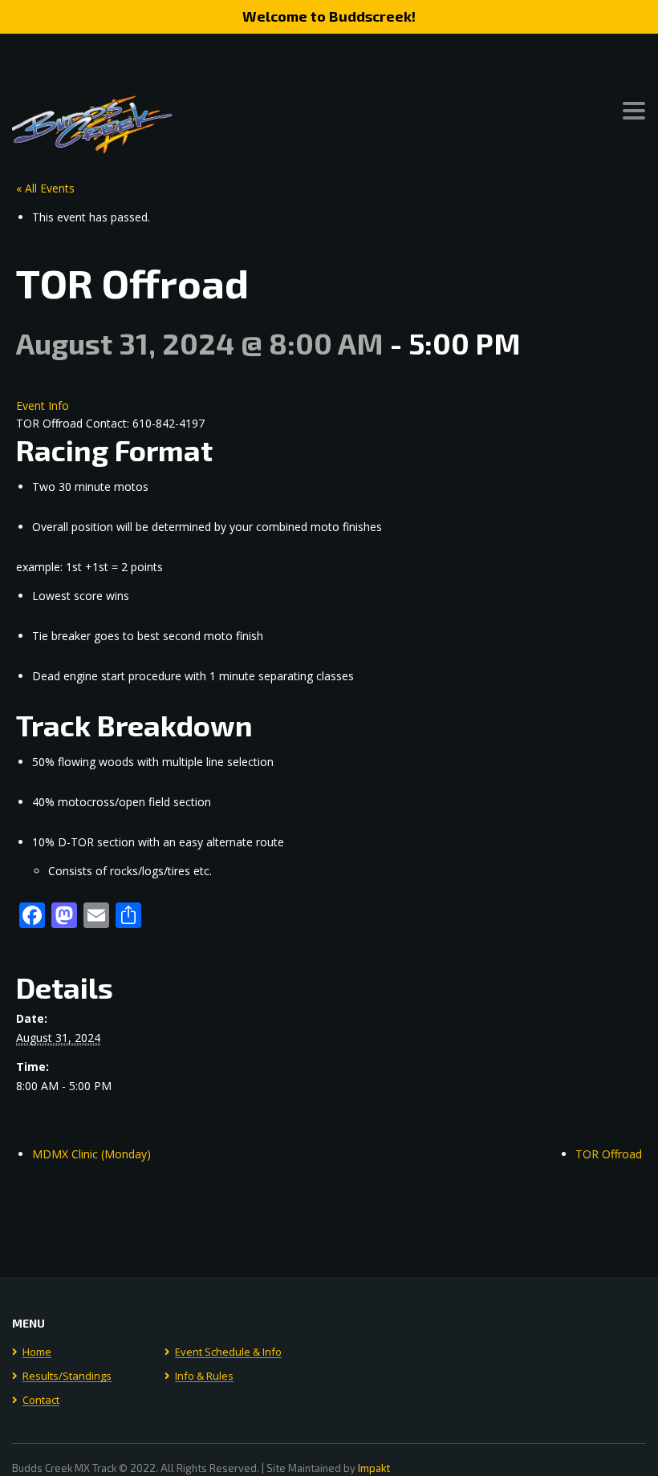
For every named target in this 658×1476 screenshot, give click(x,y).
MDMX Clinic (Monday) (91, 1154)
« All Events (45, 188)
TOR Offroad (608, 1154)
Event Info (42, 405)
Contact (40, 1400)
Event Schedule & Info (228, 1352)
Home (36, 1352)
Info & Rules (204, 1376)
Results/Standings (67, 1376)
